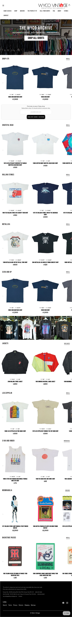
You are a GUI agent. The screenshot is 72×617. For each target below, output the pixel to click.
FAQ (54, 11)
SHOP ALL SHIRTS (36, 38)
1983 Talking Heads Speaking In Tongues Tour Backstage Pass (15, 574)
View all (68, 58)
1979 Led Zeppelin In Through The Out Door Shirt (45, 431)
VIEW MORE (67, 490)
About (59, 11)
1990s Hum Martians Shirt (15, 97)
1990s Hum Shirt (45, 97)
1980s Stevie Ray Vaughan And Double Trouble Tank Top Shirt (15, 480)
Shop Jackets (67, 343)
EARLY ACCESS (8, 11)
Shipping (27, 605)
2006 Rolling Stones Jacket (15, 382)
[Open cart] (69, 5)
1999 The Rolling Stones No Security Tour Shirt (15, 213)
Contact (6, 15)
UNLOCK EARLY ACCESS (36, 117)
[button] (3, 5)
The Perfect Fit (32, 11)
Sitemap (33, 605)
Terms (10, 605)
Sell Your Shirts (45, 11)
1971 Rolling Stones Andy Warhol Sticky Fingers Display (15, 527)
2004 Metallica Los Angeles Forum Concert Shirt (45, 262)
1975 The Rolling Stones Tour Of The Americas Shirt (45, 214)
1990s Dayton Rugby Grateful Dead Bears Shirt (45, 163)
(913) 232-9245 (40, 594)
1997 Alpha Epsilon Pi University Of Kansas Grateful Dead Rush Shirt (15, 164)
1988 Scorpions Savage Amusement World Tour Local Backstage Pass (45, 574)
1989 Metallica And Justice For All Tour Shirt (15, 262)
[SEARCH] (65, 5)
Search (5, 605)
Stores (66, 11)
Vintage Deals (67, 440)
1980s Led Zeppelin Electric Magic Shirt (15, 431)
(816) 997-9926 (38, 592)
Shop (15, 11)
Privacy (15, 605)
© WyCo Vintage (35, 613)
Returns (21, 605)
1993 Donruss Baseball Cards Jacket (45, 382)
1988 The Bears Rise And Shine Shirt (45, 479)
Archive (22, 11)
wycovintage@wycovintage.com (10, 596)
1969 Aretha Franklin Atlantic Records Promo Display (45, 527)
